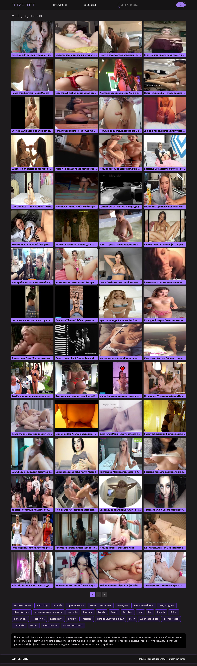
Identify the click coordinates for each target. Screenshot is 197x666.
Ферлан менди (171, 619)
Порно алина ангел (73, 625)
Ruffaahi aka (20, 619)
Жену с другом (166, 605)
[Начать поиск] (180, 4)
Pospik (114, 612)
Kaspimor (88, 612)
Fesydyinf (127, 612)
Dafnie (173, 612)
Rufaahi (161, 612)
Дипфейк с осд (21, 612)
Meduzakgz (42, 605)
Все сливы (90, 5)
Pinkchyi (72, 619)
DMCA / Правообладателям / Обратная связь (161, 659)
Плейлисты (60, 5)
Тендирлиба (38, 619)
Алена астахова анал (100, 605)
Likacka (101, 612)
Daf (150, 612)
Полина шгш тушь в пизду (110, 619)
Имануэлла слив (22, 605)
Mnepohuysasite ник (144, 605)
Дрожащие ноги (76, 605)
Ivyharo (33, 625)
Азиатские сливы (149, 619)
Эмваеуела (122, 605)
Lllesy (132, 619)
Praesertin (87, 619)
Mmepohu (73, 612)
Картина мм (56, 619)
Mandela (57, 605)
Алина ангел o (50, 625)
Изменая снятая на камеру (48, 612)
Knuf (140, 612)
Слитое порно (20, 659)
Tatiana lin (19, 625)
